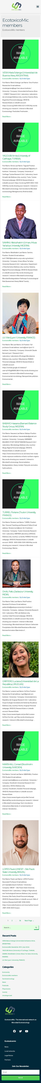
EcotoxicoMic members (10, 78)
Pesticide (5, 985)
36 (20, 921)
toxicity (4, 992)
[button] (37, 6)
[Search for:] (20, 927)
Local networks (10, 1051)
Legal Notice (9, 1055)
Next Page (29, 921)
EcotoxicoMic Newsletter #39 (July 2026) (15, 947)
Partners (8, 1060)
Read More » (6, 116)
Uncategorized (7, 995)
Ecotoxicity (6, 972)
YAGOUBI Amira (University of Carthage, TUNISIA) (18, 950)
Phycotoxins (6, 989)
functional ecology (8, 979)
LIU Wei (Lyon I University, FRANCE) (18, 337)
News (4, 982)
